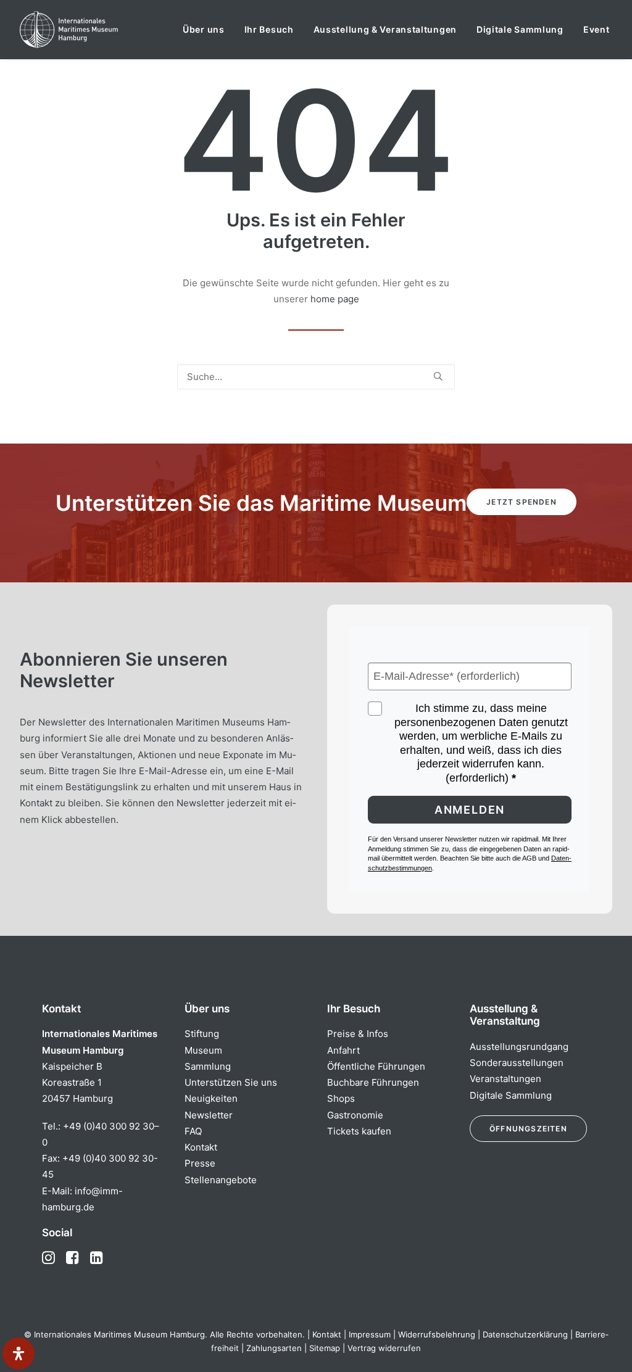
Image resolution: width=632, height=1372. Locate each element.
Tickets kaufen (359, 1131)
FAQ (193, 1131)
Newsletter (209, 1115)
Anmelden (469, 809)
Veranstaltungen (505, 1079)
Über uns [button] (204, 29)
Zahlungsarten (274, 1348)
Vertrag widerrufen (384, 1348)
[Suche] (316, 376)
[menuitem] (203, 29)
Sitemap (324, 1348)
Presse (200, 1163)
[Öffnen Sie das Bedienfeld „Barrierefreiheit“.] (18, 1353)
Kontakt (201, 1147)
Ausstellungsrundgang (519, 1046)
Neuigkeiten (211, 1098)
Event (596, 29)
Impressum (370, 1334)
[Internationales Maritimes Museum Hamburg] (93, 29)
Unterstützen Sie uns (231, 1082)
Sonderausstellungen (516, 1062)
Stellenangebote (221, 1180)
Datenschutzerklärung (525, 1334)
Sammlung (208, 1066)
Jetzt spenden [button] (521, 501)
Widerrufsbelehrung (436, 1334)
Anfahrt (343, 1050)
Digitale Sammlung (519, 29)
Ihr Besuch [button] (269, 29)
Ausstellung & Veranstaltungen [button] (385, 29)
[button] (438, 376)
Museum (203, 1050)
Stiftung (202, 1033)
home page (334, 299)
